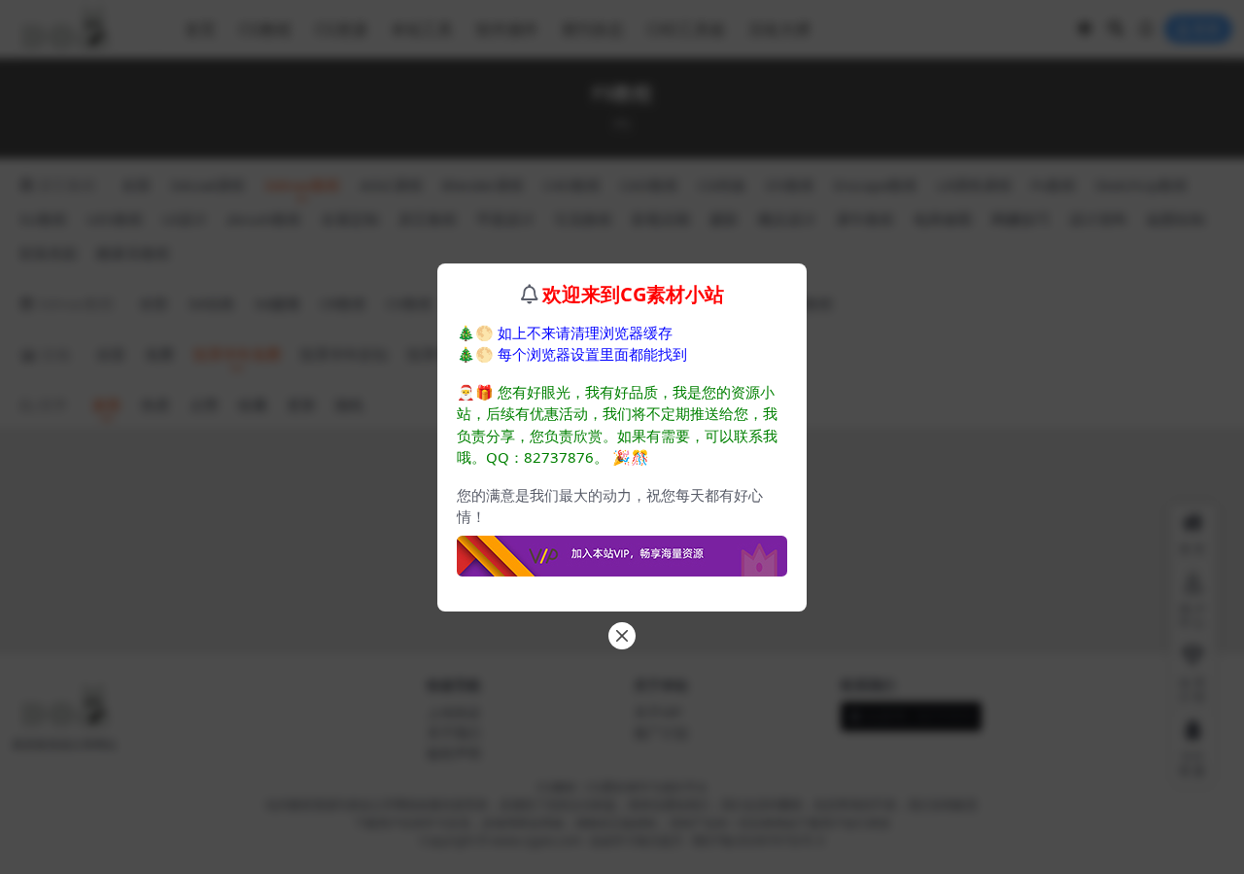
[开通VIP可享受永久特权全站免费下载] (622, 550)
